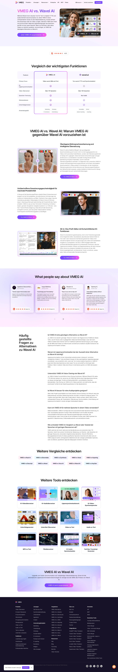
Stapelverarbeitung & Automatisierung (21, 644)
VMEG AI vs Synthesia (57, 617)
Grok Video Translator (74, 641)
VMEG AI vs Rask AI (56, 630)
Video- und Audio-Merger (93, 628)
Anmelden (98, 2)
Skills (88, 614)
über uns (71, 609)
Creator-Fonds (73, 622)
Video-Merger (90, 626)
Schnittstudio (19, 641)
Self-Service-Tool (37, 609)
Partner (71, 625)
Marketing (36, 626)
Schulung (35, 631)
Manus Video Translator (75, 646)
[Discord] (87, 666)
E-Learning (36, 641)
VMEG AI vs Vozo (55, 632)
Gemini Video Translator (75, 638)
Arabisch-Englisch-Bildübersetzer (92, 654)
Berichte (53, 649)
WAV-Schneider (91, 631)
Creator (35, 619)
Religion (35, 646)
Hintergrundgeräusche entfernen (92, 645)
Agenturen (36, 617)
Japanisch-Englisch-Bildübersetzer (92, 650)
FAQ (52, 641)
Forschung (54, 646)
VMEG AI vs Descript (56, 625)
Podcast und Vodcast (38, 638)
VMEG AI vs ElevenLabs (57, 614)
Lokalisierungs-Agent (21, 638)
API (88, 609)
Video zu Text (19, 625)
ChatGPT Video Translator (75, 631)
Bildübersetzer (91, 623)
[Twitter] (94, 666)
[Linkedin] (101, 666)
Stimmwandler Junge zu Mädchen (93, 637)
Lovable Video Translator (75, 644)
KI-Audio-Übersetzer (21, 612)
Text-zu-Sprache (20, 630)
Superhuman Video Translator (76, 649)
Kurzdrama (36, 644)
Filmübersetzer (19, 622)
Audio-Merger (90, 633)
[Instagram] (91, 666)
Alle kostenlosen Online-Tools (94, 658)
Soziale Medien (37, 633)
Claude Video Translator (75, 633)
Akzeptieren (25, 667)
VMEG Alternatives (56, 609)
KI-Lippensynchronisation (22, 619)
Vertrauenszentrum (74, 614)
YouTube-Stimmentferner (93, 620)
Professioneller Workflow (22, 648)
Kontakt (71, 612)
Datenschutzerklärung (74, 617)
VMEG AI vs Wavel (56, 635)
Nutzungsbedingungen (75, 619)
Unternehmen (36, 614)
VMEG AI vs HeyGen (56, 612)
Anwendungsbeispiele (39, 623)
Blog (52, 644)
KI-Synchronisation (20, 614)
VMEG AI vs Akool (56, 627)
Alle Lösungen (36, 649)
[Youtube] (98, 666)
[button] (29, 2)
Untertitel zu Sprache (21, 632)
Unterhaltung (36, 628)
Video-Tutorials (55, 651)
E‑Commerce (36, 636)
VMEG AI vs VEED (56, 619)
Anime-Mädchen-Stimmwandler (91, 641)
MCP (88, 612)
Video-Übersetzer (20, 609)
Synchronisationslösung (39, 612)
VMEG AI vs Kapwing (56, 622)
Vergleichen (54, 606)
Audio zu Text (19, 627)
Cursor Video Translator (75, 636)
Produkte (18, 606)
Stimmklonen (19, 617)
